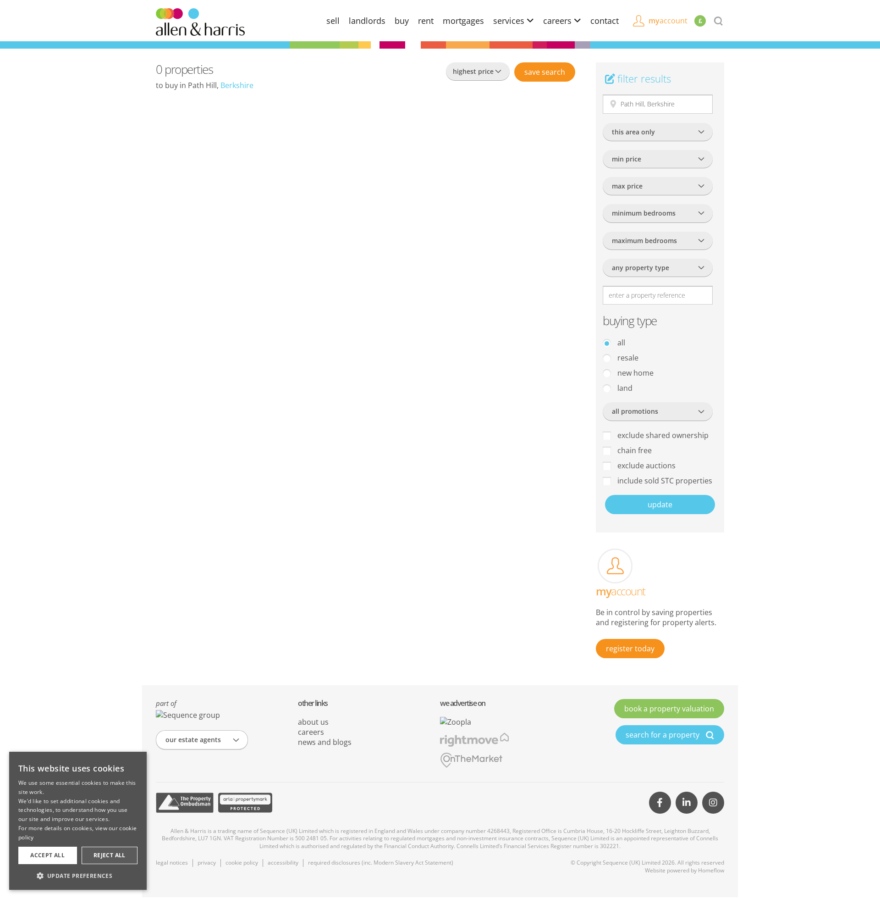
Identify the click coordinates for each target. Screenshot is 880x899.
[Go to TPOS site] (185, 803)
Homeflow (711, 870)
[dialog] (78, 821)
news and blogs (325, 742)
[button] (78, 875)
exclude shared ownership (662, 435)
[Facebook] (660, 803)
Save (544, 72)
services (510, 20)
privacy (207, 862)
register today (630, 649)
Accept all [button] (47, 855)
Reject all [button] (110, 855)
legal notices (172, 862)
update (660, 504)
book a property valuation (669, 709)
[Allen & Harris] (200, 21)
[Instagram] (713, 803)
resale (627, 358)
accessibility (283, 862)
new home (635, 373)
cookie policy (242, 862)
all (620, 343)
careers (558, 20)
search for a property (663, 735)
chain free (634, 450)
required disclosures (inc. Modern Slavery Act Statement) (380, 862)
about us (313, 722)
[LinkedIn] (687, 803)
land (624, 388)
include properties (664, 481)
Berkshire (236, 85)
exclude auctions (646, 466)
